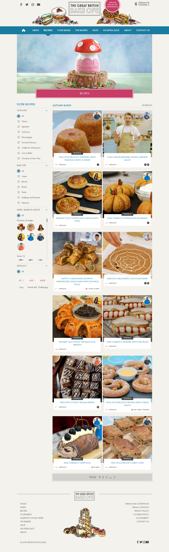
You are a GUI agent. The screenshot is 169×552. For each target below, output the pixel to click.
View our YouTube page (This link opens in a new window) (38, 4)
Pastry (24, 192)
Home (23, 30)
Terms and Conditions (137, 504)
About (127, 30)
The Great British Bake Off (84, 9)
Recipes (48, 30)
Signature (25, 126)
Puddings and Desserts (31, 197)
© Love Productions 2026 (33, 542)
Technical (25, 132)
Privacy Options (140, 507)
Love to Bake (27, 153)
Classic (24, 121)
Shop (95, 30)
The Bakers (81, 30)
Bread (24, 187)
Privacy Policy (142, 511)
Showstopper (27, 137)
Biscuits (24, 181)
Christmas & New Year (31, 158)
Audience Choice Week (31, 518)
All (23, 116)
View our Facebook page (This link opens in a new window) (21, 4)
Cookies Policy (141, 514)
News (35, 30)
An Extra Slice (111, 30)
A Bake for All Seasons (31, 147)
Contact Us (143, 30)
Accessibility (142, 518)
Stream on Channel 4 (136, 5)
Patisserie (25, 203)
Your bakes (26, 514)
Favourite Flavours (29, 142)
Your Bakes (64, 30)
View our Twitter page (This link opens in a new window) (27, 4)
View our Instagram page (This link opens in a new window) (32, 4)
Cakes (24, 176)
